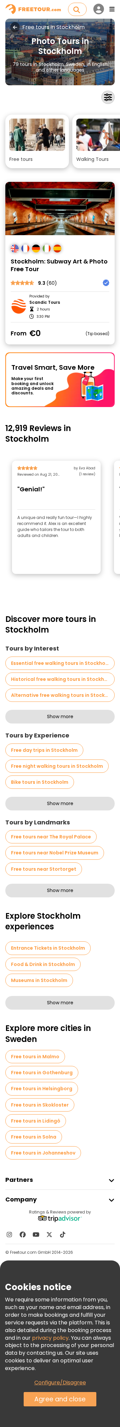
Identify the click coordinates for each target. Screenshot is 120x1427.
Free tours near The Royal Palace (51, 836)
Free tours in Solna (33, 1137)
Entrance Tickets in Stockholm (48, 948)
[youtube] (36, 1234)
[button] (37, 141)
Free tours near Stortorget (43, 869)
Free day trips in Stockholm (44, 750)
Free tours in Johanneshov (43, 1153)
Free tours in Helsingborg (41, 1088)
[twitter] (49, 1234)
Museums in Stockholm (39, 980)
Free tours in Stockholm (53, 27)
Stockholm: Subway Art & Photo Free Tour (59, 265)
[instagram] (9, 1234)
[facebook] (23, 1234)
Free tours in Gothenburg (42, 1072)
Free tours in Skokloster (40, 1105)
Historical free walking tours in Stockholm (62, 679)
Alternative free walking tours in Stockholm (63, 695)
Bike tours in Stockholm (39, 782)
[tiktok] (63, 1234)
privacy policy (50, 1338)
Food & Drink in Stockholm (43, 964)
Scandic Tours (44, 302)
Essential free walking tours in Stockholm (61, 663)
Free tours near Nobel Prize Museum (54, 852)
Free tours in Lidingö (35, 1121)
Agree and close (60, 1399)
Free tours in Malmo (35, 1056)
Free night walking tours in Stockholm (57, 766)
